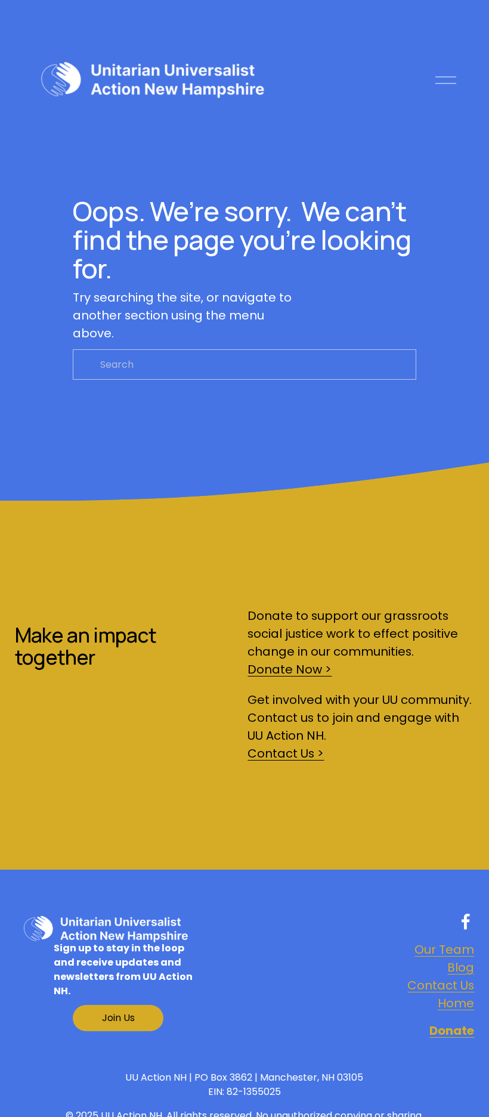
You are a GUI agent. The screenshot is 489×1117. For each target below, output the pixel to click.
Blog (460, 967)
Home (456, 1003)
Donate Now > (289, 669)
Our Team (444, 949)
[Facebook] (465, 921)
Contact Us (440, 985)
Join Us (118, 1018)
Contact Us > (285, 753)
